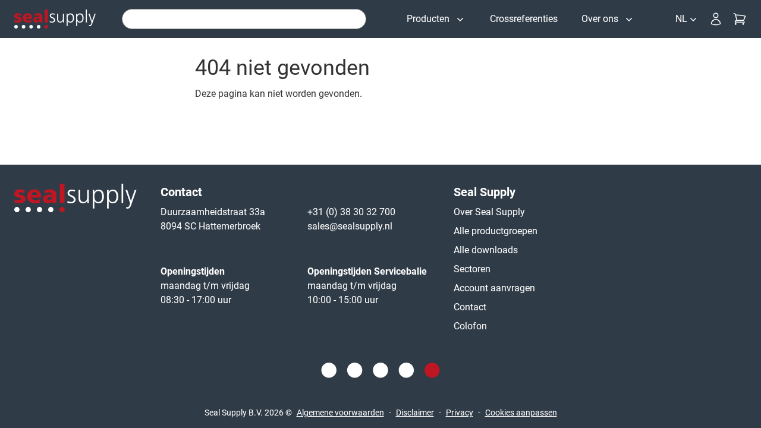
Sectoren (472, 269)
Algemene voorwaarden (340, 412)
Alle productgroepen (495, 231)
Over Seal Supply (489, 212)
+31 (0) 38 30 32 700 (351, 212)
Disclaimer (415, 412)
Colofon (470, 326)
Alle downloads (486, 250)
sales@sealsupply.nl (349, 226)
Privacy (459, 412)
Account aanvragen (494, 288)
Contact (470, 307)
